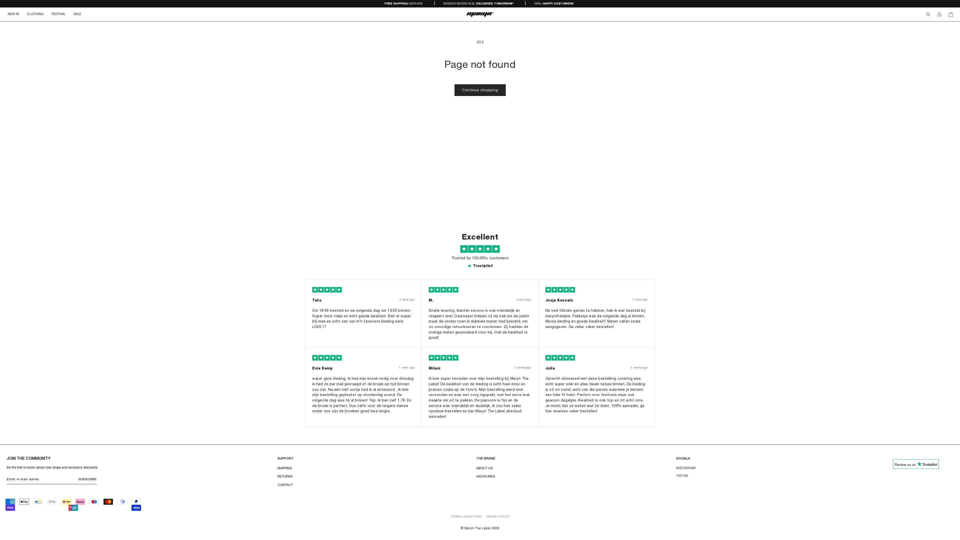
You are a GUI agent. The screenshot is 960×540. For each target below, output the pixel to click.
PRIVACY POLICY (498, 517)
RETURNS (285, 476)
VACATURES (485, 476)
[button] (35, 14)
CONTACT (285, 485)
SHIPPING (285, 468)
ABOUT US (484, 468)
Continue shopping (480, 90)
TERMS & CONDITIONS (466, 517)
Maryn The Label (477, 528)
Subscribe (87, 479)
